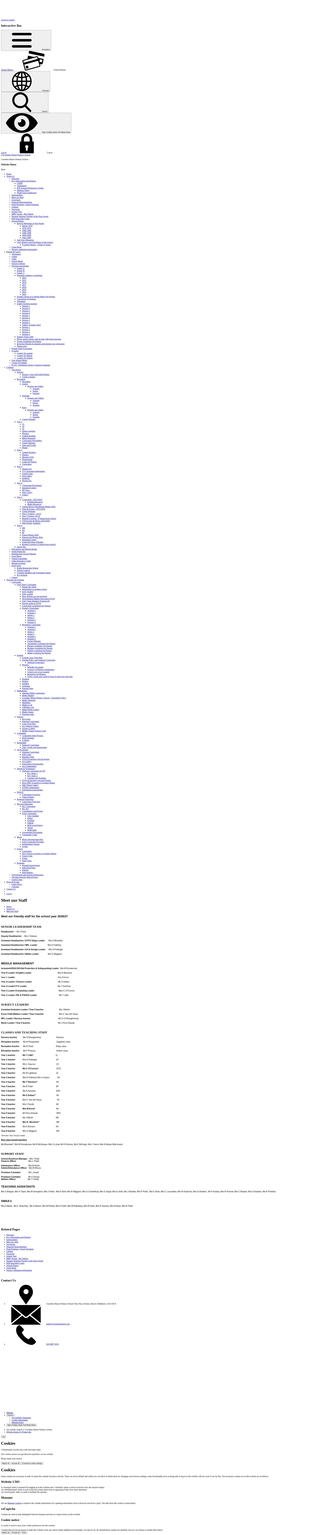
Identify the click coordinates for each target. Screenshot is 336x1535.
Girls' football (33, 816)
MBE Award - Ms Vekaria (22, 214)
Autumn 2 (31, 613)
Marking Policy (23, 190)
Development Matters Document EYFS (38, 599)
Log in (4, 152)
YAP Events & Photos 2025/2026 (36, 521)
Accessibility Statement (21, 1418)
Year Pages (16, 370)
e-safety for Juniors (25, 358)
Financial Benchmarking (22, 202)
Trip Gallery (27, 476)
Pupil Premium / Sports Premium (25, 204)
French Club (27, 856)
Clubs (14, 259)
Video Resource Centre (21, 561)
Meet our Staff (17, 197)
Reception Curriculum (31, 625)
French (20, 849)
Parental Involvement (31, 865)
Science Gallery (28, 728)
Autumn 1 (31, 610)
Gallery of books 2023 (31, 325)
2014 (24, 278)
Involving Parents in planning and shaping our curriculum (40, 344)
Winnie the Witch (29, 587)
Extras (24, 858)
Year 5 (19, 497)
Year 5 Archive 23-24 (31, 516)
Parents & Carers (13, 252)
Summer (36, 393)
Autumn (36, 389)
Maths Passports (28, 438)
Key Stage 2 (32, 776)
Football (30, 820)
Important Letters (29, 488)
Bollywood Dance (35, 825)
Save (24, 1533)
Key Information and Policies (24, 181)
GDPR (20, 183)
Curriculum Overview (31, 795)
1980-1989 (26, 230)
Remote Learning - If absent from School (39, 518)
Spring (35, 391)
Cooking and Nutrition (36, 778)
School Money (7, 70)
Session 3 (26, 311)
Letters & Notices (29, 462)
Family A (21, 268)
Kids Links (26, 754)
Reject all (5, 1463)
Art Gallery (27, 761)
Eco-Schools (22, 575)
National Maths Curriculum (33, 693)
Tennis (30, 828)
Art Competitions (29, 766)
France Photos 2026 (30, 535)
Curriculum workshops (26, 299)
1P (23, 426)
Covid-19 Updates (19, 363)
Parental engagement (20, 266)
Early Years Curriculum (26, 584)
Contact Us (11, 889)
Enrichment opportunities (32, 790)
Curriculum (27, 464)
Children (10, 367)
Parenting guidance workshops (29, 275)
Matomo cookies (14, 1503)
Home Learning (28, 431)
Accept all (15, 1463)
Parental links (27, 688)
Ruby (24, 407)
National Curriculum (35, 662)
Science (20, 717)
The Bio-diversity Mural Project (25, 877)
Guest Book (17, 247)
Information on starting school (34, 589)
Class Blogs (16, 556)
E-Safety (15, 351)
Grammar (26, 686)
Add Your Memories (25, 240)
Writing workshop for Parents (39, 651)
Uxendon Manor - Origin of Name (36, 245)
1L (23, 424)
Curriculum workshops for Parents (36, 606)
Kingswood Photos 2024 (32, 537)
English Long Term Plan (32, 658)
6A (23, 530)
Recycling (26, 719)
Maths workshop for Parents (39, 653)
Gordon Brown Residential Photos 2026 (38, 507)
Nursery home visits (25, 337)
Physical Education (25, 804)
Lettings (15, 207)
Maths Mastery (28, 695)
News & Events (12, 882)
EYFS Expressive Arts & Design (35, 759)
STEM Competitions (30, 787)
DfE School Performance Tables (30, 188)
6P (23, 533)
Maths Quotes (28, 712)
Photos (25, 448)
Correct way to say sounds (38, 672)
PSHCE (20, 792)
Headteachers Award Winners (24, 554)
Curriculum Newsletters (32, 441)
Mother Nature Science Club (34, 731)
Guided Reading (29, 436)
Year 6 (19, 525)
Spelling (25, 684)
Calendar (15, 887)
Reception (21, 379)
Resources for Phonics (36, 674)
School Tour (17, 212)
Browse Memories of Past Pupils (30, 223)
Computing (21, 733)
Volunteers (21, 301)
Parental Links (28, 714)
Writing (25, 681)
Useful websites (28, 377)
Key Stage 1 (32, 773)
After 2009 (26, 238)
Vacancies (16, 209)
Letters (14, 256)
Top (3, 1437)
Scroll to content (8, 20)
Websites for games (35, 667)
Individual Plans (28, 868)
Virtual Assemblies (19, 559)
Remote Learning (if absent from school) (39, 544)
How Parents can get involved (34, 596)
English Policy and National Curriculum (38, 660)
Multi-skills (32, 830)
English (20, 655)
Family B (21, 271)
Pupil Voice (16, 566)
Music (19, 837)
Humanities (21, 743)
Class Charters (28, 797)
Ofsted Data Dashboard (26, 193)
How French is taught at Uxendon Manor (39, 854)
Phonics (25, 433)
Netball (30, 823)
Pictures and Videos (35, 398)
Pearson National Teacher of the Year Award (30, 216)
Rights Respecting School (27, 568)
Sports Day (21, 547)
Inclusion (20, 863)
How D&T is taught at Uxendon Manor (38, 783)
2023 (24, 294)
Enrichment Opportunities (32, 764)
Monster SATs (28, 457)
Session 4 (26, 313)
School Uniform (18, 263)
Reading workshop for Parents (39, 648)
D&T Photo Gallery (30, 785)
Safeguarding (17, 195)
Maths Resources (34, 504)
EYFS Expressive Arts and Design (36, 780)
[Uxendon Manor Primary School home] (15, 155)
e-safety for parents (25, 353)
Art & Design (22, 750)
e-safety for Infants (24, 356)
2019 (24, 289)
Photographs (27, 459)
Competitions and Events (32, 811)
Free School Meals (19, 360)
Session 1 (26, 306)
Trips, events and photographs (34, 747)
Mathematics (22, 691)
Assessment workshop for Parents (41, 643)
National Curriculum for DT (33, 771)
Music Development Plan (32, 839)
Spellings (26, 478)
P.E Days (26, 490)
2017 (24, 285)
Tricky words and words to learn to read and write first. (50, 677)
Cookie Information (20, 1420)
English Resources (35, 502)
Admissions (22, 186)
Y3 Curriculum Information (33, 471)
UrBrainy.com (28, 707)
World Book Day (19, 551)
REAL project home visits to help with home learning (39, 339)
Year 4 (19, 483)
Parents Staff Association (22, 348)
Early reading (27, 592)
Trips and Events (29, 445)
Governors (16, 200)
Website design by (18, 1432)
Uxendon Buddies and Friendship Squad (34, 573)
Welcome (15, 179)
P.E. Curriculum (28, 806)
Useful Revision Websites (32, 542)
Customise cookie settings (32, 1463)
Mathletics (26, 702)
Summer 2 (31, 622)
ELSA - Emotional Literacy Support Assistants (31, 365)
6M (23, 528)
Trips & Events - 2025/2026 (33, 509)
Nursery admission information (24, 249)
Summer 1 (31, 620)
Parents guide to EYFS (31, 603)
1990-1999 (26, 233)
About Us (10, 176)
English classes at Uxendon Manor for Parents (36, 297)
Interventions (27, 872)
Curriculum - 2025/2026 (32, 500)
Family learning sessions (27, 304)
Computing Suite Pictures (32, 736)
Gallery (25, 495)
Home (8, 174)
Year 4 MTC (27, 492)
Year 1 (19, 422)
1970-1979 (26, 228)
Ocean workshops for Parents (29, 341)
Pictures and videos (35, 386)
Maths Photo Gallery (30, 710)
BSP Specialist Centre (21, 219)
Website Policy (18, 1422)
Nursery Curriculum (30, 608)
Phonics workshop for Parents (39, 646)
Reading (25, 679)
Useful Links (27, 474)
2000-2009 (26, 235)
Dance (30, 818)
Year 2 (19, 450)
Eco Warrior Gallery (30, 726)
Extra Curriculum (29, 813)
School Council (23, 570)
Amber (25, 384)
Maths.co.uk (27, 705)
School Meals (17, 261)
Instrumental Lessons (31, 844)
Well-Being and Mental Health (24, 549)
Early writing (27, 594)
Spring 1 (30, 615)
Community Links (29, 835)
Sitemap (9, 1412)
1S (23, 429)
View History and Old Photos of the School (35, 242)
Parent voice (22, 346)
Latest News (17, 884)
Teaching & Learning (15, 580)
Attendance (16, 254)
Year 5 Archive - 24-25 (31, 514)
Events (25, 846)
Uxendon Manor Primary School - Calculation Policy (44, 698)
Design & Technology (26, 769)
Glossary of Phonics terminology (40, 669)
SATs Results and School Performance (27, 875)
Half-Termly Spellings (31, 523)
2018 (24, 287)
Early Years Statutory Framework (36, 601)
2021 (24, 292)
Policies (25, 870)
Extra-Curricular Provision (33, 842)
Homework (27, 469)
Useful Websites (28, 419)
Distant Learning (18, 563)
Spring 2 (30, 618)
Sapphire (25, 396)
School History (18, 221)
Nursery (20, 372)
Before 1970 (27, 226)
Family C (21, 273)
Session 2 (26, 308)
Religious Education (25, 799)
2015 (24, 280)
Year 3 (19, 466)
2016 (24, 282)
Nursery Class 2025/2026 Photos (35, 374)
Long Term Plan (29, 724)
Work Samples (28, 738)
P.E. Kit (25, 809)
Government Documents (32, 832)
